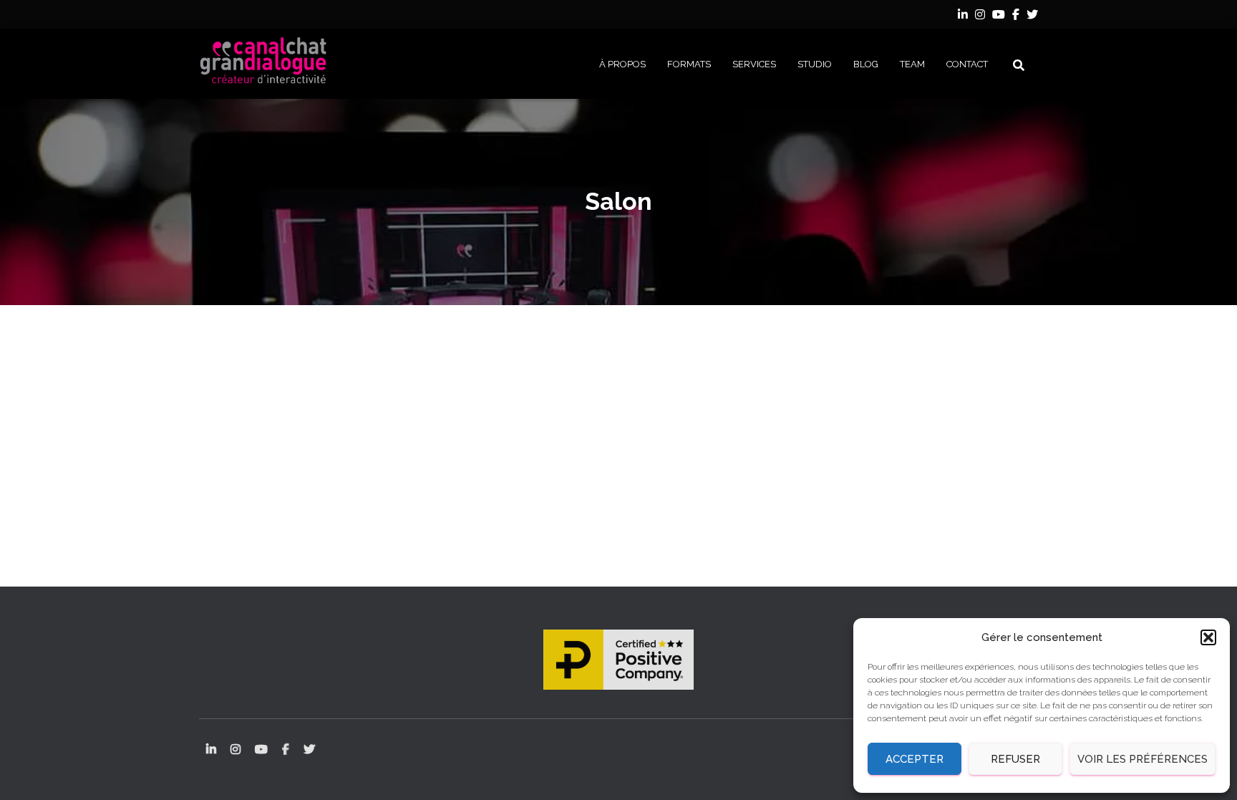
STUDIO (814, 64)
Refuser (1015, 759)
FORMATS (689, 64)
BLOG (865, 64)
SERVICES (754, 64)
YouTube (998, 16)
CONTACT (967, 64)
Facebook (1015, 16)
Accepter (914, 759)
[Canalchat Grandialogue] (263, 64)
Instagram (980, 16)
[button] (1208, 637)
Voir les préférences (1142, 759)
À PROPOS (622, 64)
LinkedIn (963, 16)
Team (912, 64)
